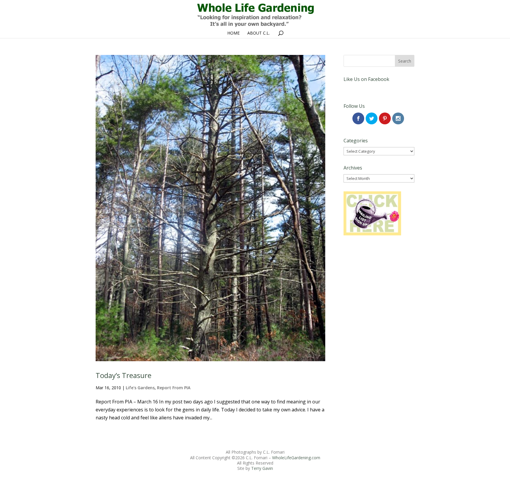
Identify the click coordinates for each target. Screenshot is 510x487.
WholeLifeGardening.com (296, 457)
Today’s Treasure (123, 375)
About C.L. (258, 33)
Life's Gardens (140, 387)
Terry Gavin (262, 468)
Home (233, 33)
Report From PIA (173, 387)
